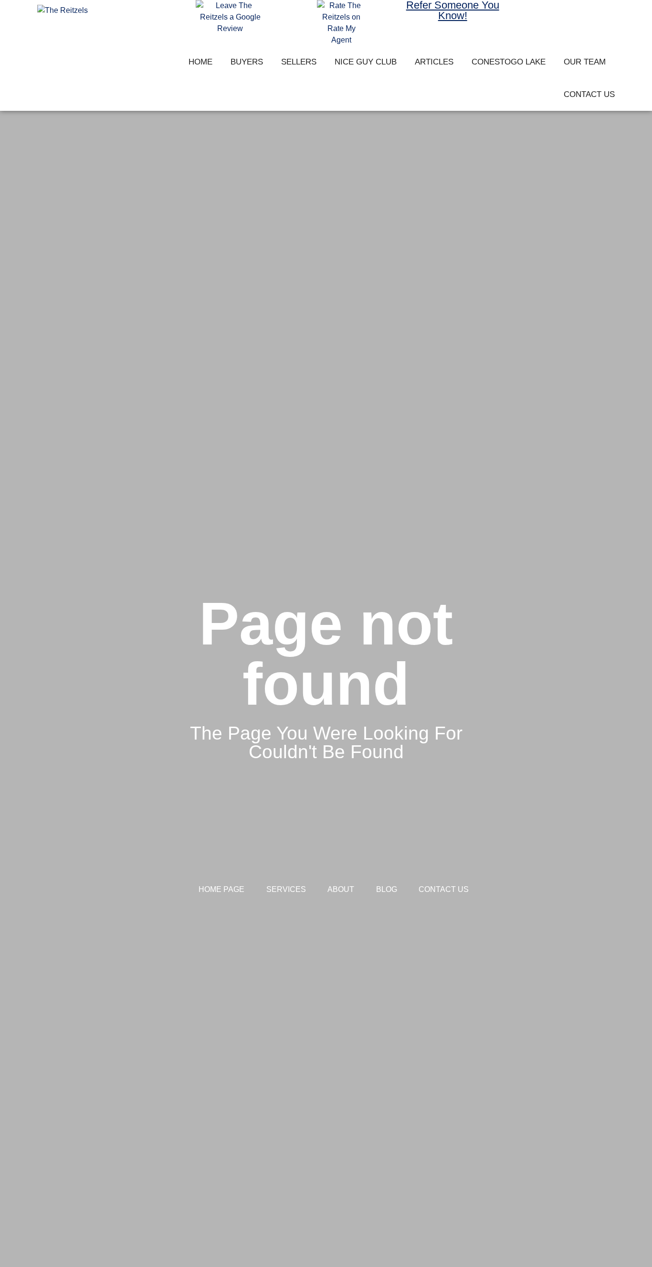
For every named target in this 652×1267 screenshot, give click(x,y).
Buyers (247, 61)
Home (200, 61)
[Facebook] (536, 14)
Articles (434, 61)
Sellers (298, 61)
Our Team (585, 61)
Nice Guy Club (366, 61)
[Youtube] (591, 14)
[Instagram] (564, 14)
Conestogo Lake (509, 61)
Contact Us (589, 94)
